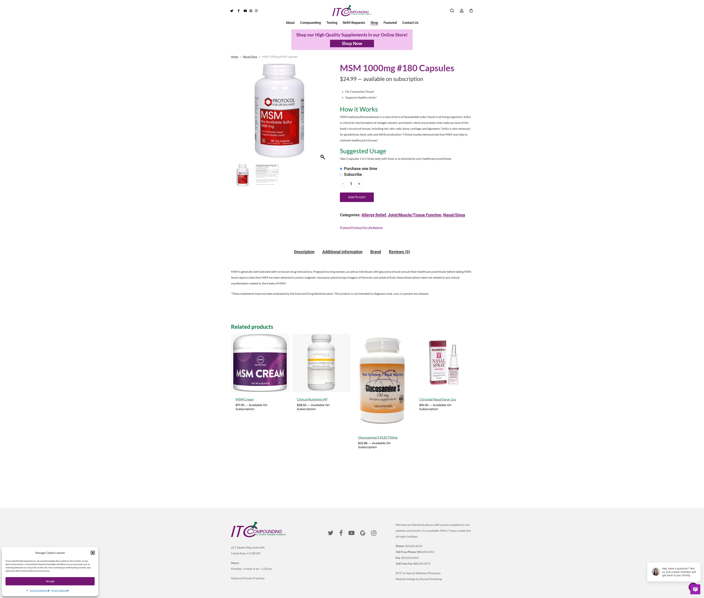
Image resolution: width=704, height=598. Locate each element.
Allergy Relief (374, 215)
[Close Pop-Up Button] (698, 558)
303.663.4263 (410, 557)
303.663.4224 (413, 546)
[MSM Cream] (260, 363)
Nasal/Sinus (250, 56)
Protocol (345, 227)
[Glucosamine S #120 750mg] (382, 382)
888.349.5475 (421, 563)
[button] (93, 553)
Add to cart (357, 197)
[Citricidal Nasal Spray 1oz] (444, 363)
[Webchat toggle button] (695, 589)
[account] (461, 11)
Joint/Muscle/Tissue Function (414, 215)
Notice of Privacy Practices (248, 578)
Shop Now (352, 43)
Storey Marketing (431, 579)
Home (234, 56)
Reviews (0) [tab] (399, 252)
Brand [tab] (375, 252)
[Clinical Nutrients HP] (321, 363)
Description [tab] (304, 252)
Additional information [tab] (342, 252)
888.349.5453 (425, 551)
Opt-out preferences (40, 590)
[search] (452, 11)
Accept (50, 581)
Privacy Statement (60, 590)
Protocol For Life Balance (367, 227)
